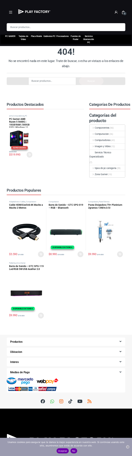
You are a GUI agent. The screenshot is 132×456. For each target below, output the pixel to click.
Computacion (102, 134)
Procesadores (62, 36)
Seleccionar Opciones (26, 155)
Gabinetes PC (49, 36)
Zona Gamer (101, 174)
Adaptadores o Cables (17, 202)
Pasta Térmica (104, 202)
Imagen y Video (103, 146)
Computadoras (18, 116)
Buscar (120, 27)
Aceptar (62, 450)
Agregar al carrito (39, 254)
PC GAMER (10, 36)
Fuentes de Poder (76, 38)
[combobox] (61, 27)
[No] (127, 447)
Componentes (102, 127)
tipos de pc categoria (105, 168)
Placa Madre (36, 36)
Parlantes (12, 263)
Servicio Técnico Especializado (100, 154)
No (73, 450)
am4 (11, 116)
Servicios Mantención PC (88, 39)
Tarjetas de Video (23, 38)
